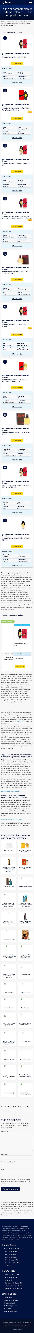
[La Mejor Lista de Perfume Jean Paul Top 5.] (8, 881)
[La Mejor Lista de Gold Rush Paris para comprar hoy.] (25, 1002)
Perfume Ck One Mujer (9, 1093)
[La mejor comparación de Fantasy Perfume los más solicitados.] (25, 969)
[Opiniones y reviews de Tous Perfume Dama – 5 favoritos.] (25, 1036)
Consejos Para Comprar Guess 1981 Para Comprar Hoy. (9, 1025)
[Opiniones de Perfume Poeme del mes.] (25, 845)
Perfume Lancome (9, 1059)
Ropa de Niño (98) (11, 1257)
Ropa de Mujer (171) (11, 1260)
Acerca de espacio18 (11, 1300)
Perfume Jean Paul (9, 886)
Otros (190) (8, 1265)
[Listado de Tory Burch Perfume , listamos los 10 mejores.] (25, 862)
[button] (30, 2)
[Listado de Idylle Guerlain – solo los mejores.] (8, 987)
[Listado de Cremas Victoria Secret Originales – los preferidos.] (25, 898)
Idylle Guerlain (8, 992)
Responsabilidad (9, 1303)
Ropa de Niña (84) (11, 1254)
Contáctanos (8, 1297)
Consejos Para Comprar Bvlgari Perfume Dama (25, 1075)
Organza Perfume (25, 992)
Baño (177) (8, 1280)
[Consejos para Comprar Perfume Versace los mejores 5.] (8, 969)
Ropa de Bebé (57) (11, 1251)
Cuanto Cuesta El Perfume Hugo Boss (25, 1093)
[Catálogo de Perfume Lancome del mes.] (8, 1054)
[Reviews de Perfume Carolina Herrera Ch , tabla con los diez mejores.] (25, 881)
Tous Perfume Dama (25, 1041)
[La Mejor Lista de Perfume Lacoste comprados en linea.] (8, 845)
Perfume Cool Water (25, 1059)
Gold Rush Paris (25, 1008)
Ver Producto (17, 63)
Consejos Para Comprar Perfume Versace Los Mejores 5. (9, 976)
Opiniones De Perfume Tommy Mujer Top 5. (25, 1024)
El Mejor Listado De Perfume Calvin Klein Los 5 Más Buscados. (8, 905)
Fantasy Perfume (25, 974)
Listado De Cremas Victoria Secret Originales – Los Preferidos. (25, 905)
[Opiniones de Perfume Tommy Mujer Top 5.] (25, 1018)
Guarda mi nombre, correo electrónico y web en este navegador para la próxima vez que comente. (16, 1181)
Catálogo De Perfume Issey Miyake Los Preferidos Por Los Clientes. (25, 957)
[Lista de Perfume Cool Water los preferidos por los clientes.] (25, 1054)
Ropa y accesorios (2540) (12, 1248)
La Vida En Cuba (25, 939)
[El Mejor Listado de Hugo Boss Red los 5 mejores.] (25, 916)
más (5, 723)
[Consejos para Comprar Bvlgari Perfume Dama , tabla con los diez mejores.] (25, 1069)
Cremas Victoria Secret (9, 939)
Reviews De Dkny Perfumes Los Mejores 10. (9, 923)
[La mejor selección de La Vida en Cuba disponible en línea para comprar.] (25, 934)
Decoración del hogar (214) (14, 1283)
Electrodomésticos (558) (13, 1286)
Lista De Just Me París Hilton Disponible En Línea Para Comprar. (9, 956)
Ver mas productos (7, 621)
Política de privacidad (11, 1306)
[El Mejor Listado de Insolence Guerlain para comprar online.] (8, 1002)
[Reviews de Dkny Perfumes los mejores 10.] (8, 916)
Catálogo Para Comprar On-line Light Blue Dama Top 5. (9, 1076)
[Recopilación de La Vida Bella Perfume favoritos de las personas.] (8, 1036)
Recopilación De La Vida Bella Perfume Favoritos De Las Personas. (9, 1043)
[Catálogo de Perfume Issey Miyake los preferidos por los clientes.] (25, 949)
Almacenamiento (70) (12, 1277)
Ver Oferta (20, 666)
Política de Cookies (10, 1311)
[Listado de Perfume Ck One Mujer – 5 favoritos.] (8, 1088)
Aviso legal (7, 1308)
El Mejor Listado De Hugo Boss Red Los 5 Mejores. (25, 922)
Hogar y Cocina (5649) (11, 1274)
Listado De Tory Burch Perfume (25, 868)
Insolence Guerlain (9, 1008)
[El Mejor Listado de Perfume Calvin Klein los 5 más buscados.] (8, 898)
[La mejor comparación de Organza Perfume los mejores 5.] (25, 987)
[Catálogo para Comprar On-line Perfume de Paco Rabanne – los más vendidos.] (8, 862)
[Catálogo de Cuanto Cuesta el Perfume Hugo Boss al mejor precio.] (25, 1088)
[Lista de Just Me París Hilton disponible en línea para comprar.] (8, 949)
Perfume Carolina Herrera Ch (25, 887)
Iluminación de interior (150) (14, 1288)
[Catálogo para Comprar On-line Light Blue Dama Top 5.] (8, 1069)
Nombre (4, 1154)
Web (2, 1169)
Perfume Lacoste (8, 850)
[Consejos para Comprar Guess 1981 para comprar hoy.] (8, 1018)
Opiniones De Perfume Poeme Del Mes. (25, 851)
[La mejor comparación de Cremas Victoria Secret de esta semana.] (8, 934)
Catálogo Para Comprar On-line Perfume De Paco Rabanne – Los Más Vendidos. (8, 869)
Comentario (5, 1131)
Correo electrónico (8, 1162)
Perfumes (20, 721)
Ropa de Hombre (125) (12, 1263)
